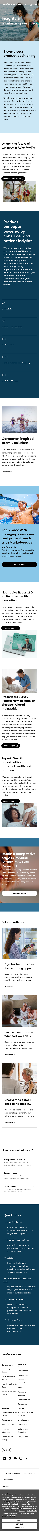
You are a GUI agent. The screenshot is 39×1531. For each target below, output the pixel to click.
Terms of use (7, 1486)
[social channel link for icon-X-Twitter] (26, 1458)
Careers (21, 1409)
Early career (23, 1437)
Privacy (22, 1511)
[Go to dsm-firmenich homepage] (11, 4)
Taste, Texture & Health (8, 1378)
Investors (5, 1409)
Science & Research (22, 1381)
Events (10, 1257)
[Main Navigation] (35, 4)
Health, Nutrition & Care (9, 1385)
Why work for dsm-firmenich (25, 1414)
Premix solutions (14, 1222)
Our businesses (7, 1365)
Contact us (22, 1404)
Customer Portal (14, 1320)
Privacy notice (7, 1479)
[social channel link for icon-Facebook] (10, 1458)
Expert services (10, 12)
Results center (7, 1420)
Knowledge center (15, 1299)
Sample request (10, 1173)
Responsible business (23, 1393)
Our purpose (23, 1375)
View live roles (23, 1420)
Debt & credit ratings (7, 1438)
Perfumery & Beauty (7, 1370)
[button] (31, 5)
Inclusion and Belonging (23, 1430)
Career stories (23, 1424)
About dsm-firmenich (22, 1366)
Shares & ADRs (8, 1424)
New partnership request (14, 1160)
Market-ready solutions (18, 1240)
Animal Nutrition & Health (9, 1393)
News (20, 1387)
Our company (23, 1371)
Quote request (10, 1186)
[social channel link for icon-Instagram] (20, 1458)
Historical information (6, 1430)
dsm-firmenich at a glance (9, 1414)
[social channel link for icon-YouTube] (15, 1458)
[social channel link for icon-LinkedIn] (4, 1458)
